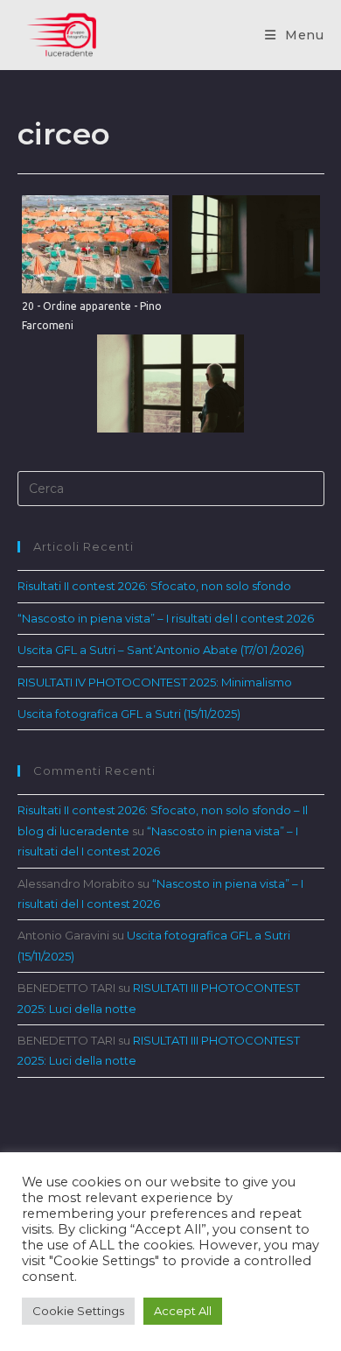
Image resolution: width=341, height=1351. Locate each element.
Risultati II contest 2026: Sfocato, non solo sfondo (154, 586)
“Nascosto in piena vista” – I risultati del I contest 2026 (165, 618)
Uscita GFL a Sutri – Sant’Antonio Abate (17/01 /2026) (160, 650)
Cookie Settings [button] (78, 1311)
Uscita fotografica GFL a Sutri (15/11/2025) (128, 714)
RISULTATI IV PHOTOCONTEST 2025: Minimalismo (154, 682)
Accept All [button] (183, 1311)
